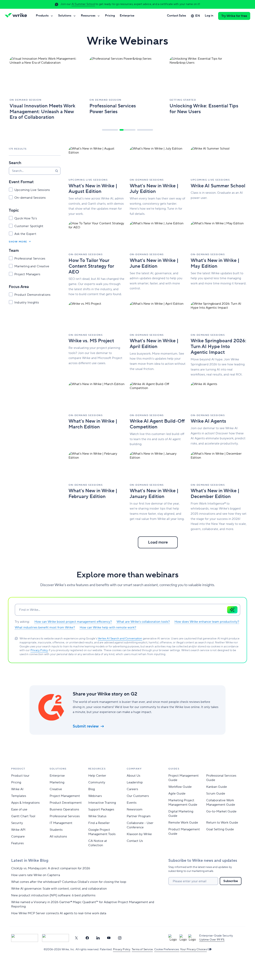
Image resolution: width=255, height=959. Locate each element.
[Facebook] (87, 938)
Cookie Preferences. (166, 949)
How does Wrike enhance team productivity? (207, 622)
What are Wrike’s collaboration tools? (143, 622)
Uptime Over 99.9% (211, 939)
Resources (88, 16)
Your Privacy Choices (193, 949)
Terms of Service (142, 949)
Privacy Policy (39, 650)
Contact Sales (176, 16)
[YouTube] (108, 938)
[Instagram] (119, 938)
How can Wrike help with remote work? (108, 627)
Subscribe (230, 881)
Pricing (110, 16)
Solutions (64, 16)
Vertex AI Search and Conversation (120, 638)
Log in (209, 16)
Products (42, 16)
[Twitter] (76, 938)
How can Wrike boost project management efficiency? (73, 622)
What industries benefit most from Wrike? (45, 627)
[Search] (56, 170)
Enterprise (127, 16)
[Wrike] (17, 16)
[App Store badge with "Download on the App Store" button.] (24, 938)
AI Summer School (83, 4)
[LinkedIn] (98, 938)
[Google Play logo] (55, 938)
